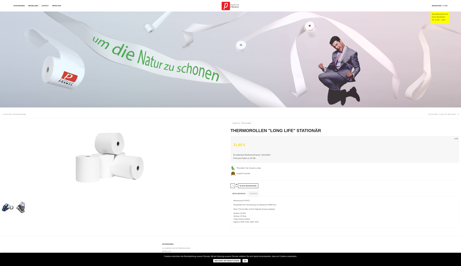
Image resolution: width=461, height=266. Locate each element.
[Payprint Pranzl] (230, 6)
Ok (245, 261)
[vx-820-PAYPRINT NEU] (21, 207)
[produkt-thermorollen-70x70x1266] (109, 160)
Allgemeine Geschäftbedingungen (176, 248)
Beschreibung (239, 194)
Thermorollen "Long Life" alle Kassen (442, 114)
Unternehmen (19, 6)
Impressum (56, 6)
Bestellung (33, 6)
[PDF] (455, 138)
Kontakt (45, 6)
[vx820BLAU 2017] (8, 206)
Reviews (253, 194)
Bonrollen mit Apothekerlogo (15, 114)
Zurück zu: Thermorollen (241, 123)
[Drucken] (457, 138)
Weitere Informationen (227, 261)
